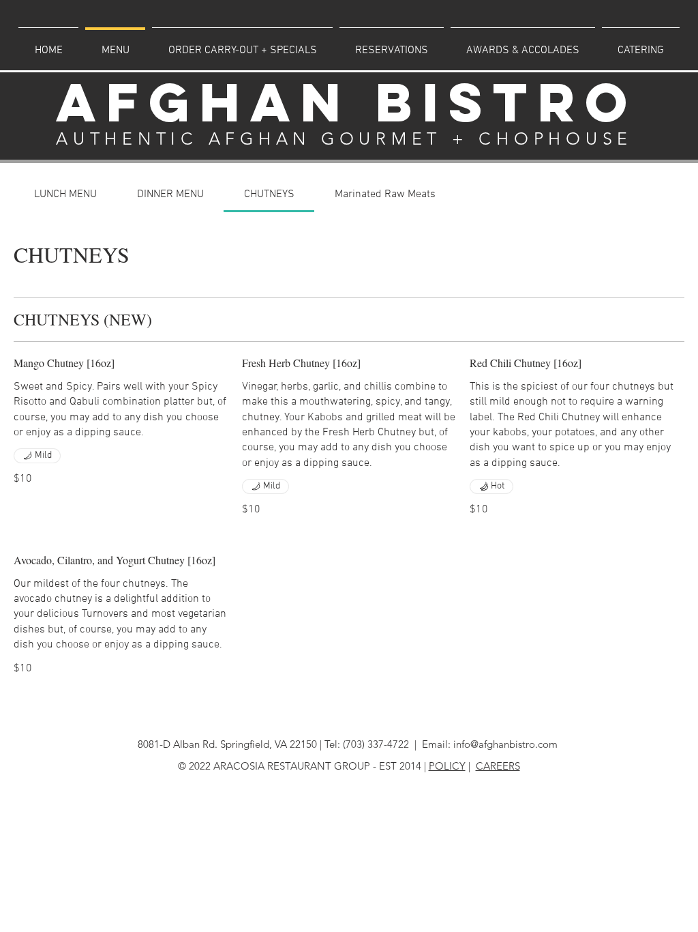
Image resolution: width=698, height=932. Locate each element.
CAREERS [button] (498, 765)
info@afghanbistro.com (505, 744)
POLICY (447, 765)
